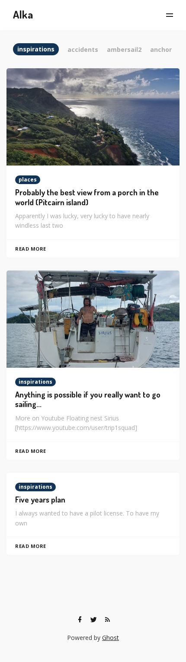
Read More (30, 248)
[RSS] (107, 619)
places (28, 179)
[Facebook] (79, 619)
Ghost (110, 637)
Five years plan (40, 499)
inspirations (35, 381)
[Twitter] (93, 619)
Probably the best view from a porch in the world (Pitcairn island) (87, 197)
